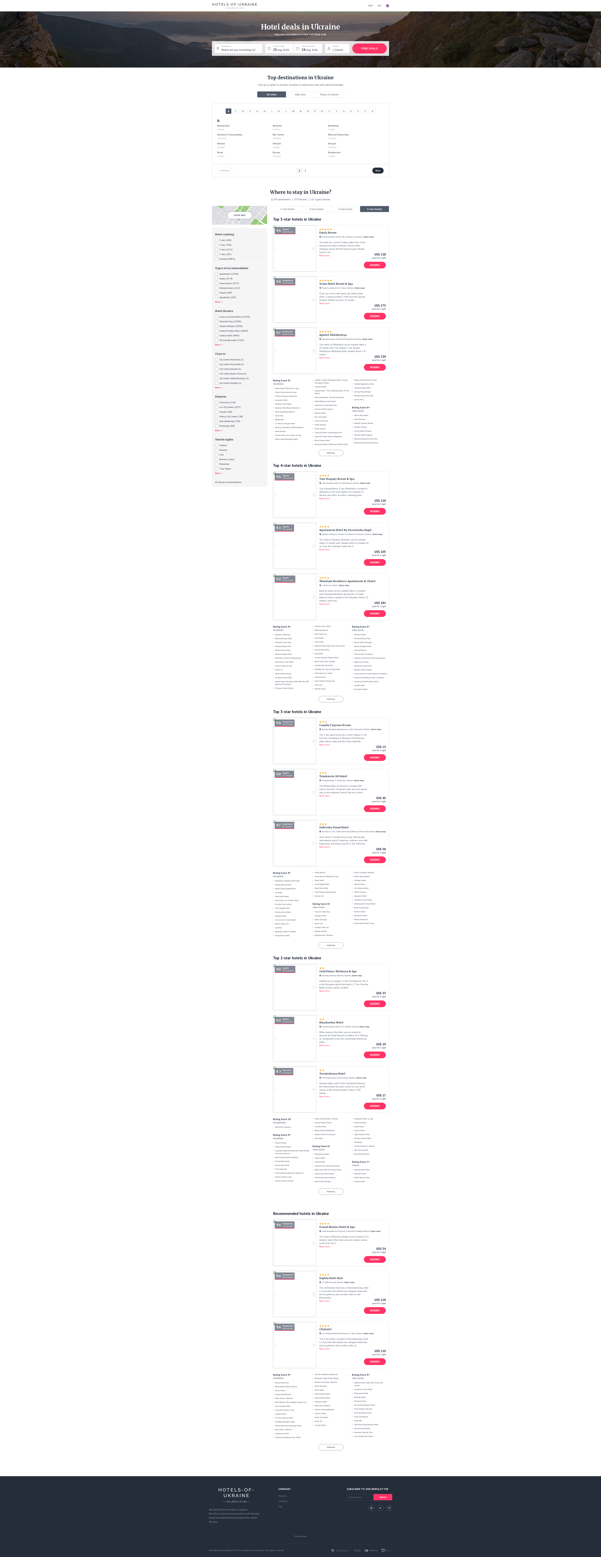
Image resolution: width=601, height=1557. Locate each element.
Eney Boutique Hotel (363, 1413)
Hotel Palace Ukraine (363, 1409)
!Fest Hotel (319, 1390)
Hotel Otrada (320, 425)
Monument (224, 464)
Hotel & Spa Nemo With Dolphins (289, 427)
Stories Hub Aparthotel (324, 1409)
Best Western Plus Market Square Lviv (291, 1402)
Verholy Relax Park (283, 646)
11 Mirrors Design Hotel (285, 423)
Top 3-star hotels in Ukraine (297, 711)
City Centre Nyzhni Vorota (231, 373)
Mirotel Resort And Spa (363, 395)
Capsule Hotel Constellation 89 (328, 432)
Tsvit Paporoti (281, 1169)
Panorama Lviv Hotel (323, 673)
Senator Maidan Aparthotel (326, 1374)
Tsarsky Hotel (320, 387)
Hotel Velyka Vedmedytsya (286, 1157)
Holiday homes (226, 288)
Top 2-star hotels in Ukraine (297, 957)
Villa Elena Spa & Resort (325, 1177)
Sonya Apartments (283, 1394)
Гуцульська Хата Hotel (324, 1173)
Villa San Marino (361, 1417)
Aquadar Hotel (360, 896)
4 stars (222, 244)
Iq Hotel (278, 927)
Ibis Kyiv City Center (283, 904)
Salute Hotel (359, 884)
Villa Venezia (359, 419)
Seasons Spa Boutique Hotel (366, 681)
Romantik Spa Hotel (283, 638)
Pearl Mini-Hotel (282, 896)
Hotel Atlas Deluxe (283, 673)
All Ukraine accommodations (228, 482)
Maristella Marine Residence (366, 443)
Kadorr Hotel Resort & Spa (365, 380)
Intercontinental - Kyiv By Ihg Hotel (329, 397)
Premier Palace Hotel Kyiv (286, 396)
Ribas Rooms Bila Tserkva (286, 1386)
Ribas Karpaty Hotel (283, 654)
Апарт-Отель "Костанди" (325, 1134)
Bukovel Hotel (360, 1401)
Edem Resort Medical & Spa (287, 388)
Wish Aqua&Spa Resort (285, 412)
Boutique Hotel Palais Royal (327, 1378)
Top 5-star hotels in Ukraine (297, 219)
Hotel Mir (358, 1420)
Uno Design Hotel (282, 1406)
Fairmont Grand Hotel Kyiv (326, 405)
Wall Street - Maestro (284, 1398)
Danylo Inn (319, 896)
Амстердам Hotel (361, 1154)
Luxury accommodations (230, 316)
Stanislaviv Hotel (282, 935)
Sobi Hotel (319, 642)
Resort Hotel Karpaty (363, 642)
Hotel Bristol (280, 431)
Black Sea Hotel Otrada (325, 661)
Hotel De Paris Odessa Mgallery (328, 436)
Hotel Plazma (360, 892)
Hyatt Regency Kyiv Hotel (325, 401)
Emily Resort (327, 232)
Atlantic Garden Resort (363, 423)
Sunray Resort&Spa (362, 392)
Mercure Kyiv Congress (363, 654)
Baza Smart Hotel (322, 440)
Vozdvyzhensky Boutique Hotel (288, 1425)
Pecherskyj (224, 425)
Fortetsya (358, 1142)
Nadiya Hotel (280, 916)
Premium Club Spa (283, 642)
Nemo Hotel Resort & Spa (336, 283)
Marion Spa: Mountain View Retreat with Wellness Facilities (292, 682)
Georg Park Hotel (322, 650)
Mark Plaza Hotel (361, 907)
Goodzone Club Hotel (363, 1389)
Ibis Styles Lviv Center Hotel (287, 900)
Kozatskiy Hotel (360, 915)
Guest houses (225, 283)
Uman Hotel (320, 1162)
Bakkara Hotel (321, 931)
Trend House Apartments (325, 892)
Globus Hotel (320, 1413)
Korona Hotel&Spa (323, 1181)
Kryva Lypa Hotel (282, 1165)
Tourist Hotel (359, 1130)
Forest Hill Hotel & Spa (364, 923)
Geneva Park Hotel (362, 1428)
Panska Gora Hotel (283, 912)
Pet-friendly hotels (228, 340)
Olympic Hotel (321, 1402)
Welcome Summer (283, 1127)
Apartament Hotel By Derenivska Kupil (345, 530)
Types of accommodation (231, 268)
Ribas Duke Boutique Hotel (286, 439)
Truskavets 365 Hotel (333, 776)
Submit (383, 1497)
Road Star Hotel (321, 888)
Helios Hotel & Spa (283, 1177)
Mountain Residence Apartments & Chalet (347, 581)
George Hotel (320, 915)
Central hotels (226, 335)
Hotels (222, 278)
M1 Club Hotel (321, 417)
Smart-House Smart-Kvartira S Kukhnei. (371, 673)
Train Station (225, 468)
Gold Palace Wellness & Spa (338, 971)
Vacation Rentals (226, 326)
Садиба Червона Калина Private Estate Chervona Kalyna (292, 1152)
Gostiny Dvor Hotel (323, 626)
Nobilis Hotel (320, 413)
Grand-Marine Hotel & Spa (337, 1227)
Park (221, 454)
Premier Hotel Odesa (324, 409)
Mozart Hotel (320, 689)
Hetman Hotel (360, 1173)
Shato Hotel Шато (322, 1398)
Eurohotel (319, 653)
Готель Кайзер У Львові (364, 1146)
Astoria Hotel (320, 677)
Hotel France (320, 428)
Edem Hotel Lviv (282, 924)
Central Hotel (320, 1126)
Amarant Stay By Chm (363, 1432)
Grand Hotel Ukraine (363, 431)
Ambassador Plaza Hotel (364, 904)
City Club (318, 685)
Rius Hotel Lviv (321, 634)
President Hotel (360, 689)
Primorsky (224, 402)
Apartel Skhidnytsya (333, 334)
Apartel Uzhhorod (282, 634)
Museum (223, 450)
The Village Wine (282, 908)
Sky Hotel (319, 1138)
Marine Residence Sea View (366, 439)
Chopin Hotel (280, 1414)
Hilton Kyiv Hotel (361, 415)
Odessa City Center (228, 416)
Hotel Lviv (319, 923)
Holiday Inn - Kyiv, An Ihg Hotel (327, 669)
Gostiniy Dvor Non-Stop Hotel (327, 1166)
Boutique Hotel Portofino (285, 931)
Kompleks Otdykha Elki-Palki (287, 881)
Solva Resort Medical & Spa (326, 876)
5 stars (222, 240)
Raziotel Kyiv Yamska (324, 935)
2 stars (222, 254)
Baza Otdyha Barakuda (324, 1130)
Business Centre (226, 459)
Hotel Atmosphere (362, 876)
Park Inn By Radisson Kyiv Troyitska (369, 677)
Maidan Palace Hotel (363, 670)
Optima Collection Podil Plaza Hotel (369, 658)
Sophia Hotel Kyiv (331, 1278)
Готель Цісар (359, 911)
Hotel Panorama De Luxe (286, 392)
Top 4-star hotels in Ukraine (297, 465)
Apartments (224, 274)
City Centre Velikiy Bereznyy (232, 378)
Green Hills (359, 399)
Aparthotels (224, 297)
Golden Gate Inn (322, 927)
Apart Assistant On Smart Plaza (328, 1169)
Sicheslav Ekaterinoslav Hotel (288, 1437)
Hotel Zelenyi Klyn (362, 1177)
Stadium (223, 445)
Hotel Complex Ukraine (364, 872)
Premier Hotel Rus (322, 912)
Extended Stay (226, 321)
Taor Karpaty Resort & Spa (336, 478)
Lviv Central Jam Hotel (363, 1436)
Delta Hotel (359, 1126)
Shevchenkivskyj (226, 421)
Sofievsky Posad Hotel (334, 827)
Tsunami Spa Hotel (362, 388)
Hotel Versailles (321, 1417)
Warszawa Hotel (361, 1393)
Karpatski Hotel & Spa (363, 1119)
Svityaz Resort (360, 650)
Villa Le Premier (321, 421)
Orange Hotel (360, 880)
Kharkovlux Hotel (331, 1022)
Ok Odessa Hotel (361, 888)
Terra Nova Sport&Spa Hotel (366, 1424)
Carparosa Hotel (282, 1433)
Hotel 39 (318, 1421)
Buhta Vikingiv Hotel (362, 646)
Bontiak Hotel (360, 1397)
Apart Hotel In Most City (325, 681)
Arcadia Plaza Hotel (283, 677)
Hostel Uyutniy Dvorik (284, 1181)
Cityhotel (325, 1329)
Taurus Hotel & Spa (283, 666)
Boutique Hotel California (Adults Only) (331, 444)
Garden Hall (359, 685)
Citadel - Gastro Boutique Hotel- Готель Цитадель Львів (331, 381)
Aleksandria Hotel (362, 1169)
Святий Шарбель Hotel (364, 384)
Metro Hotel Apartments (285, 888)
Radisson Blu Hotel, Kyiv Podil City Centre (368, 1384)
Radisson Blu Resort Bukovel (287, 408)
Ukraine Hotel (360, 634)
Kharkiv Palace (360, 427)
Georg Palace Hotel (323, 1122)
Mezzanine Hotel (322, 1154)
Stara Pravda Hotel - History (326, 1119)
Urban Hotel (320, 1158)
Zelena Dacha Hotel (362, 1138)
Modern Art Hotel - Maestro (326, 1382)
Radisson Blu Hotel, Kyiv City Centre (330, 646)
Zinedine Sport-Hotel (363, 900)
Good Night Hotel (322, 884)
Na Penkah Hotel (282, 1161)
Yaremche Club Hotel (284, 662)
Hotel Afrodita (321, 1386)
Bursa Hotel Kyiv (282, 1382)
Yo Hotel (278, 892)
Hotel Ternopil (321, 919)
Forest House (280, 1143)
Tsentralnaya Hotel (332, 1073)
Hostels (222, 292)
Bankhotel (279, 419)
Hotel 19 (279, 670)
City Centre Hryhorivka (229, 359)
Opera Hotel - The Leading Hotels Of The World (332, 392)
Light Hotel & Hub (362, 1134)
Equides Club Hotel (283, 404)
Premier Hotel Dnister (284, 688)
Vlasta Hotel (359, 1181)
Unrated (223, 258)
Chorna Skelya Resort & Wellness (289, 1173)
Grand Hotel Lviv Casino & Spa (288, 435)
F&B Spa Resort (321, 630)
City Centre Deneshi (228, 369)
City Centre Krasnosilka (230, 364)
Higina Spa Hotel (361, 662)
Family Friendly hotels (229, 330)
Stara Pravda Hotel (283, 1147)
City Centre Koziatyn (228, 383)
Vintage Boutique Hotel (285, 1422)
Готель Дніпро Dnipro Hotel (327, 657)
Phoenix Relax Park (362, 638)
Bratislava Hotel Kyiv (363, 666)
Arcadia (222, 411)
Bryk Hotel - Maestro (283, 1429)
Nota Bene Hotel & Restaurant (288, 658)
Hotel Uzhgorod (361, 919)
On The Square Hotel (284, 1418)
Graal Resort (320, 872)
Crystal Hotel (320, 1425)
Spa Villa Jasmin (361, 1150)
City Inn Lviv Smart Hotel (285, 920)
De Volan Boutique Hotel (364, 1405)
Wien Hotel (319, 880)
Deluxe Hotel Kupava (363, 435)
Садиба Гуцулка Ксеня (335, 725)
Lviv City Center (226, 407)
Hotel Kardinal (360, 1122)
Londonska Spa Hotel (324, 665)
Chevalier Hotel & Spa (284, 1410)
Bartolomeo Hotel (282, 650)
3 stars (222, 249)
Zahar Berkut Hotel (283, 884)
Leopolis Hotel (281, 400)
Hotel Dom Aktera (322, 1405)
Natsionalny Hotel (322, 1394)
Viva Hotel (319, 638)
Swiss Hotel (280, 1390)
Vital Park (279, 415)
